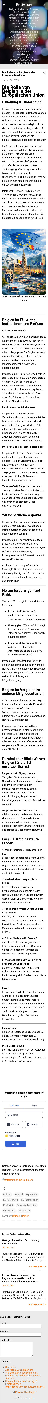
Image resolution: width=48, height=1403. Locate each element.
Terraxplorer (30, 1398)
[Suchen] (44, 5)
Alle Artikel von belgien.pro (19, 1369)
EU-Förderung (10, 1199)
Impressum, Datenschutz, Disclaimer (24, 1386)
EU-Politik (8, 1205)
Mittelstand (9, 1210)
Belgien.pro (24, 4)
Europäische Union (27, 1205)
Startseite (10, 1367)
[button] (44, 73)
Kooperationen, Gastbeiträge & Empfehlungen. (21, 1382)
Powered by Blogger (26, 1392)
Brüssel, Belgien (20, 1216)
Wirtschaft (24, 1210)
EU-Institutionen (29, 1199)
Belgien (7, 1194)
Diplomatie (31, 1194)
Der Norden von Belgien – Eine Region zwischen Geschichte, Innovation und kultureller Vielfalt (20, 1278)
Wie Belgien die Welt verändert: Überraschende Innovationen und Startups (22, 1375)
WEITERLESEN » (37, 1266)
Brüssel (19, 1194)
